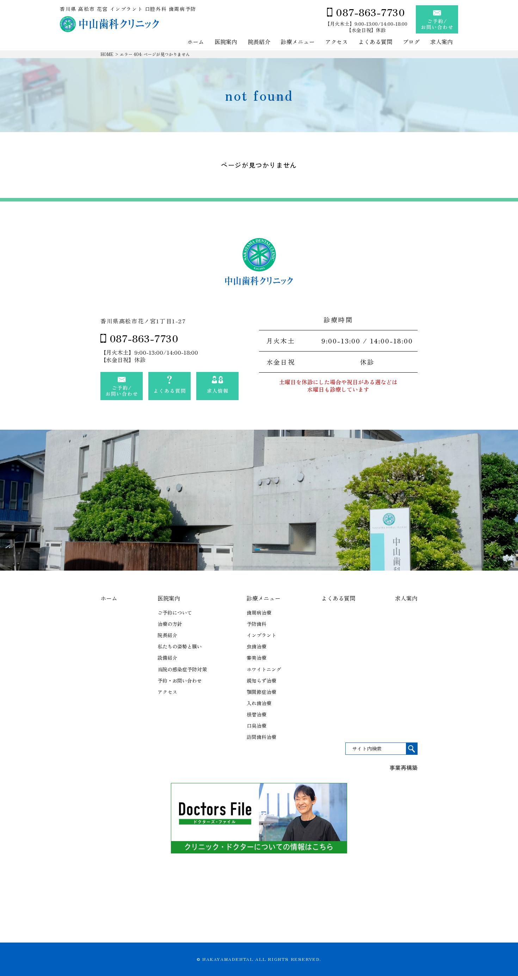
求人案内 (441, 42)
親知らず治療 (261, 680)
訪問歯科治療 (261, 736)
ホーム (195, 42)
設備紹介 (167, 657)
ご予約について (175, 612)
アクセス (336, 42)
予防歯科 (256, 623)
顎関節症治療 (261, 691)
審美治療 (256, 657)
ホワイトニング (264, 669)
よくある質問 (375, 42)
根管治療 (256, 714)
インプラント (261, 635)
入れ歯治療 (259, 703)
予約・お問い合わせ (180, 680)
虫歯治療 (256, 646)
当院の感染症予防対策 (182, 669)
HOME (106, 54)
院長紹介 (259, 42)
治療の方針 (170, 623)
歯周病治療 (259, 612)
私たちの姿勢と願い (180, 646)
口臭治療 (256, 725)
